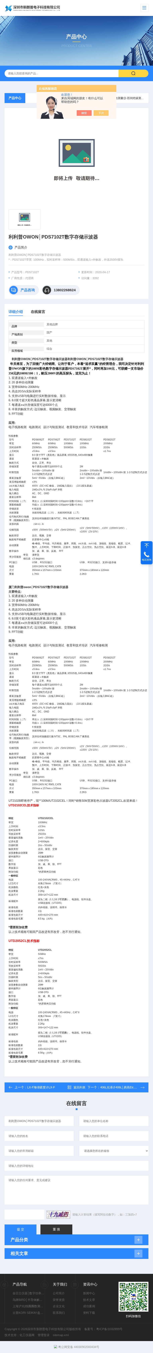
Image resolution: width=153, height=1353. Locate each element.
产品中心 (15, 98)
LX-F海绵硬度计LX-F (41, 1087)
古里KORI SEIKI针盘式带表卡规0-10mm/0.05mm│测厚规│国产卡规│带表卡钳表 (29, 1312)
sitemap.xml (61, 1335)
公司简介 (59, 1293)
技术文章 (89, 1299)
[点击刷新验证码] (58, 1215)
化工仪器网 (27, 1335)
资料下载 (89, 1312)
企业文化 (59, 1306)
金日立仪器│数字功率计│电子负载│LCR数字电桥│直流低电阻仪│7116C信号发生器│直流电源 (29, 1293)
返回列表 (79, 1087)
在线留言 (38, 312)
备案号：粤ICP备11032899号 (103, 1329)
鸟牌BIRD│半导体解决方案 (29, 1299)
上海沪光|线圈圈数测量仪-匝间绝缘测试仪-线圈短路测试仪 (29, 1306)
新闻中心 (89, 1293)
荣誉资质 (59, 1299)
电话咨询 (146, 559)
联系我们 (59, 1312)
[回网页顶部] (146, 545)
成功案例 (89, 1306)
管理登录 (44, 1335)
